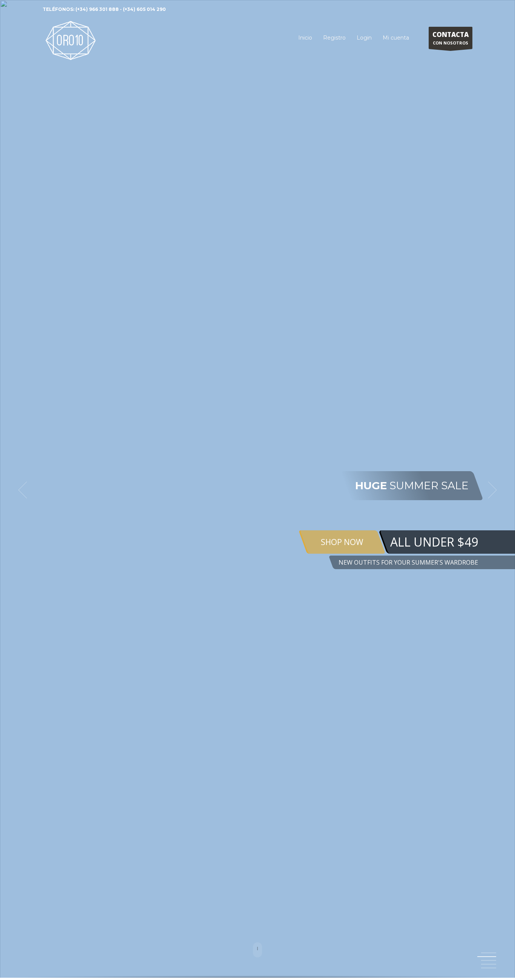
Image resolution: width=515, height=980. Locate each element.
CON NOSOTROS (450, 38)
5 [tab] (488, 968)
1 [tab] (488, 953)
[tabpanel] (257, 490)
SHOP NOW (342, 542)
